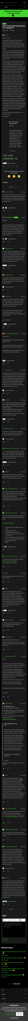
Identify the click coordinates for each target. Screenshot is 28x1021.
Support (3, 998)
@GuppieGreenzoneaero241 (9, 562)
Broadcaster (4, 977)
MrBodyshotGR (8, 248)
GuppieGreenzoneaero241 (11, 488)
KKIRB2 (6, 471)
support (11, 155)
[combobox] (14, 7)
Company (4, 1003)
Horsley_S (7, 400)
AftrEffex (7, 878)
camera (5, 155)
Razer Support (5, 19)
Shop (3, 990)
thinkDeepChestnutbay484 (11, 829)
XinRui (6, 573)
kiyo (16, 158)
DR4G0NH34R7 (8, 637)
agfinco (6, 35)
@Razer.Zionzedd (16, 478)
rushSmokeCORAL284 (10, 808)
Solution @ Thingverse (8, 523)
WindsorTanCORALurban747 (12, 448)
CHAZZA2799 (8, 370)
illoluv (6, 775)
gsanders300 (8, 296)
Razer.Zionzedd (8, 217)
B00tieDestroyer (9, 275)
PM (13, 140)
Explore (3, 994)
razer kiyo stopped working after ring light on (12, 957)
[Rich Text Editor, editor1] (14, 929)
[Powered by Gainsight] (14, 984)
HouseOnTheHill (9, 192)
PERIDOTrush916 (9, 428)
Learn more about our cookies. (15, 1010)
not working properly (8, 158)
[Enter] (2, 7)
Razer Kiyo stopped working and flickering (11, 974)
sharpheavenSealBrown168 (11, 333)
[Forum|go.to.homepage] (10, 3)
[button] (2, 3)
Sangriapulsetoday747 (10, 656)
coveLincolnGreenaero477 (11, 846)
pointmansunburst (9, 620)
